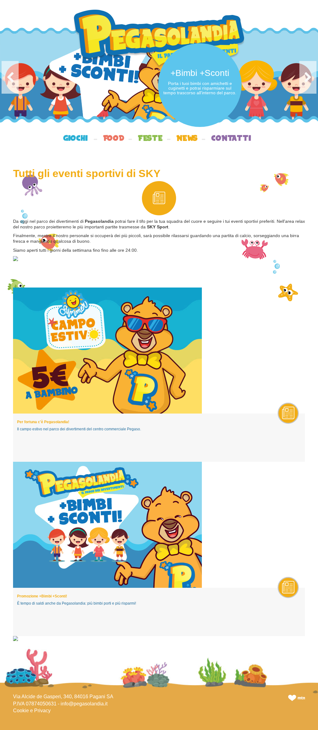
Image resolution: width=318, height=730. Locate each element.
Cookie (21, 710)
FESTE (150, 139)
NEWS (187, 139)
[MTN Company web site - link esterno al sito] (296, 697)
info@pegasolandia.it (84, 703)
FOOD (113, 139)
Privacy (42, 710)
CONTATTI (231, 139)
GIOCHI (75, 139)
